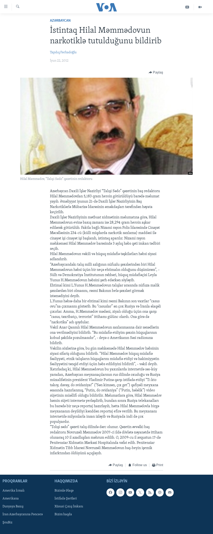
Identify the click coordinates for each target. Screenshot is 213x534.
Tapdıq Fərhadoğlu (63, 52)
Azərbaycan (60, 21)
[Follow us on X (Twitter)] (140, 492)
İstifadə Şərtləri (65, 498)
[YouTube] (187, 7)
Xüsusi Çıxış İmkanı (68, 506)
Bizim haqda (63, 514)
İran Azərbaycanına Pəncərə (22, 514)
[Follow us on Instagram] (120, 492)
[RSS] (150, 492)
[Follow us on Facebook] (110, 492)
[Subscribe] (169, 492)
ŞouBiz (7, 522)
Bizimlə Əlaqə (64, 490)
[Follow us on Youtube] (130, 492)
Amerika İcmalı (13, 490)
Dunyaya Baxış (13, 506)
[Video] (200, 7)
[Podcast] (160, 492)
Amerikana (10, 498)
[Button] (156, 72)
